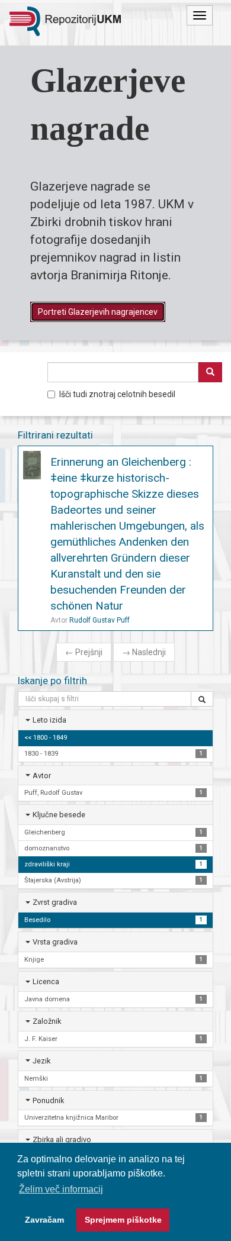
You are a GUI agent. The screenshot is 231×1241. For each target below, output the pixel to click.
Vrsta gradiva (55, 941)
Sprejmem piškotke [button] (123, 1219)
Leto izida (49, 719)
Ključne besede (59, 814)
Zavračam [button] (44, 1219)
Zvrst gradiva (55, 902)
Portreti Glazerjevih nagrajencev (98, 312)
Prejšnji (83, 652)
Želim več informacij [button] (61, 1189)
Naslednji (144, 652)
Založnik (47, 1021)
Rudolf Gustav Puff (99, 620)
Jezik (41, 1060)
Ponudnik (48, 1100)
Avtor (42, 775)
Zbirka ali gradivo (62, 1139)
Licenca (46, 981)
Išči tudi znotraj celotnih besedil (117, 394)
